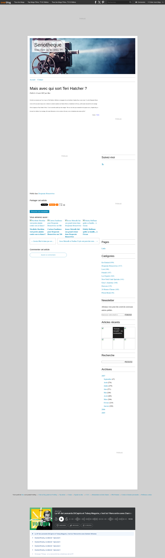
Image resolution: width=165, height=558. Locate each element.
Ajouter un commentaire (48, 255)
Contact (40, 79)
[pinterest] (103, 2)
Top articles (62, 495)
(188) (105, 269)
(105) (110, 289)
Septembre (107, 379)
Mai (105, 392)
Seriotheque (48, 45)
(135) (107, 286)
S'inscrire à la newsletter (39, 211)
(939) (108, 262)
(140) (110, 282)
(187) (106, 272)
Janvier (106, 406)
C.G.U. (88, 495)
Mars (105, 399)
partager (76, 525)
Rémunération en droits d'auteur (100, 495)
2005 (103, 413)
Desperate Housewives (46, 193)
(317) (112, 266)
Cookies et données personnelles (130, 495)
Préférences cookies (146, 495)
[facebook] (95, 2)
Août (105, 382)
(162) (108, 276)
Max (22, 495)
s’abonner (62, 525)
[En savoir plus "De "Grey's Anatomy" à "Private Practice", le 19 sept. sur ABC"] (107, 332)
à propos (88, 525)
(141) (113, 279)
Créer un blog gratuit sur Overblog (48, 495)
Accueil (32, 79)
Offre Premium (115, 495)
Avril (105, 396)
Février (106, 402)
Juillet (106, 386)
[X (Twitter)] (99, 2)
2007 (103, 376)
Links (104, 248)
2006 (103, 409)
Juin (105, 389)
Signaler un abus (78, 495)
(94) (108, 293)
